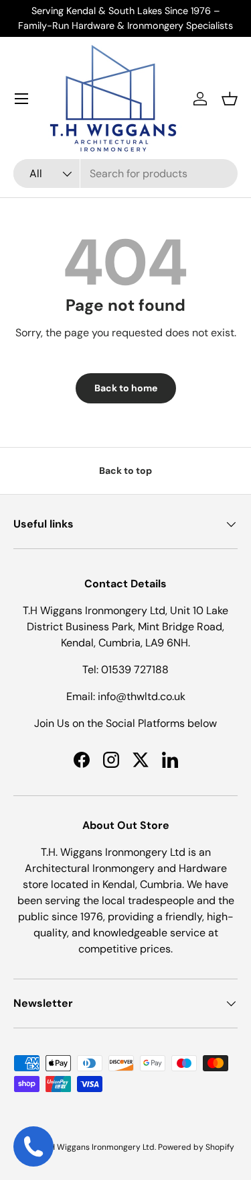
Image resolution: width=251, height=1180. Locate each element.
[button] (229, 98)
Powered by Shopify (196, 1147)
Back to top (125, 470)
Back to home (125, 388)
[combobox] (125, 173)
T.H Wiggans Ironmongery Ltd (99, 1147)
